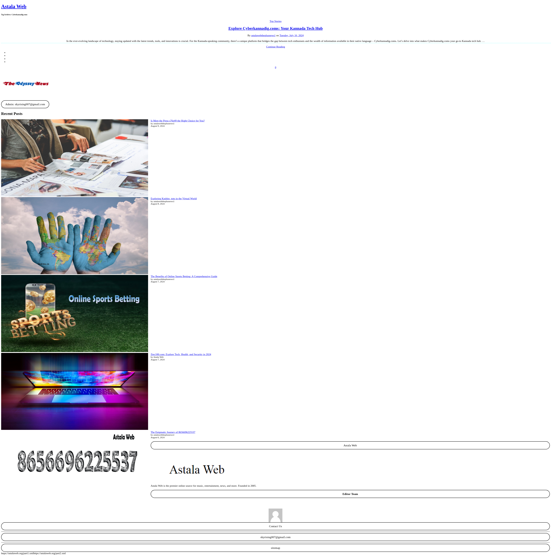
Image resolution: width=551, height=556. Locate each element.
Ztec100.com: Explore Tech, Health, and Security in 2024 (181, 354)
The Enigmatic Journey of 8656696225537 (173, 432)
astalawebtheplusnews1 (263, 35)
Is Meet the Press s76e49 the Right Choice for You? (178, 120)
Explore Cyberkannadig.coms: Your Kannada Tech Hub (275, 28)
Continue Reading (275, 46)
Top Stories (276, 21)
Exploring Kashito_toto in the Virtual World (174, 198)
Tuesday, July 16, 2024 (292, 35)
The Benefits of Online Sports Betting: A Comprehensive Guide (184, 276)
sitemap (275, 547)
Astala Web (13, 6)
